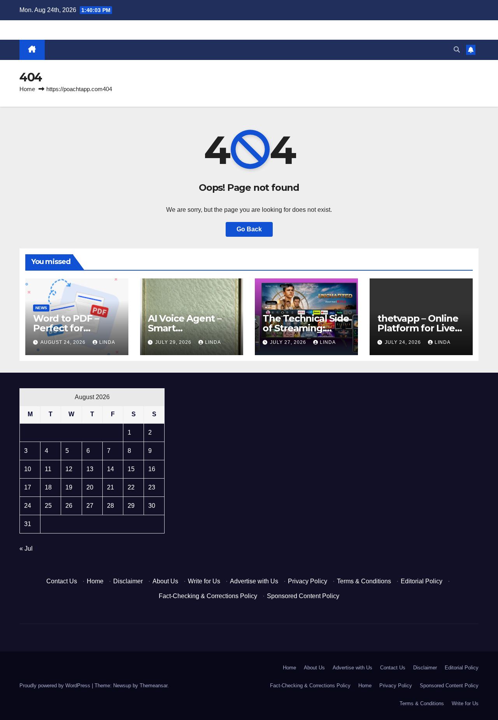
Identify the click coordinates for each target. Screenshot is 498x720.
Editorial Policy (421, 581)
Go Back (249, 229)
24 (27, 505)
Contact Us (61, 581)
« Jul (26, 548)
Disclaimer (128, 581)
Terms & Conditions (364, 581)
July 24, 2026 (404, 342)
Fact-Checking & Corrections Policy (208, 596)
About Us (165, 581)
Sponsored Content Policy (303, 596)
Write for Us (204, 581)
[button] (457, 49)
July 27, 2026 (289, 342)
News (41, 308)
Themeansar (153, 685)
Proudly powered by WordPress (55, 685)
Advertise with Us (254, 581)
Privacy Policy (307, 581)
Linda (107, 342)
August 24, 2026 (63, 342)
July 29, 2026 (174, 342)
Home (27, 89)
